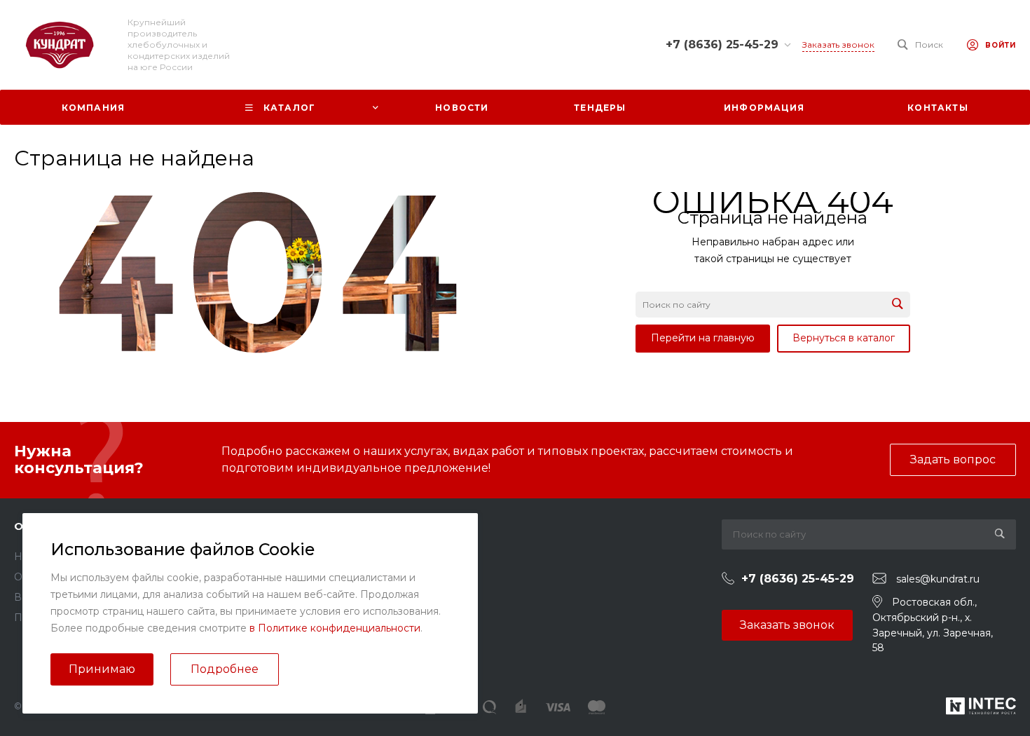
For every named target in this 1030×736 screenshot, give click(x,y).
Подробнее (225, 669)
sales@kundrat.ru (938, 579)
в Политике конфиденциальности (334, 628)
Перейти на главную (703, 338)
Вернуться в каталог (843, 338)
